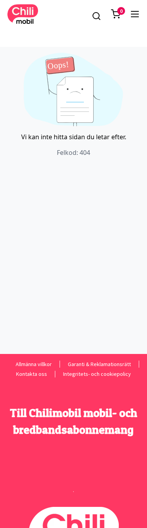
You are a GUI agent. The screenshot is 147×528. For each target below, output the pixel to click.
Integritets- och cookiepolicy (97, 374)
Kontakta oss (31, 374)
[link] (135, 14)
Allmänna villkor (34, 364)
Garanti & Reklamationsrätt (99, 364)
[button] (115, 14)
